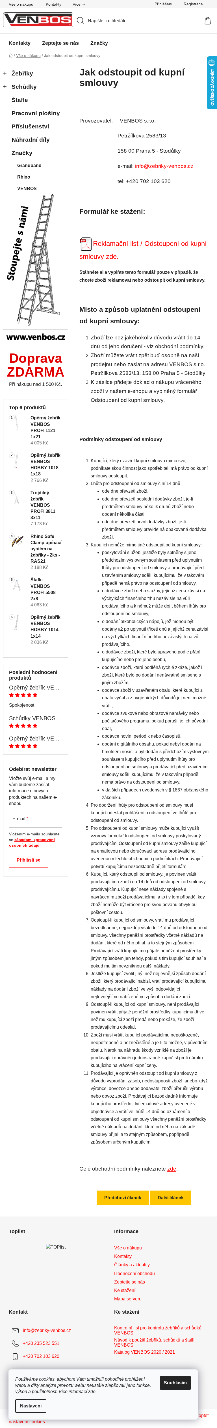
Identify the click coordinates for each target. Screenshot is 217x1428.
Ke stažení (124, 1290)
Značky (22, 153)
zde (92, 1391)
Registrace (193, 4)
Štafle (20, 100)
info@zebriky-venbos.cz (164, 166)
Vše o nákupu (21, 4)
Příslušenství (30, 126)
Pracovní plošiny (36, 113)
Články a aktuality (132, 1264)
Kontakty (53, 4)
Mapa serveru (128, 1298)
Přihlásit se (28, 860)
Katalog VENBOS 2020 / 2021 (144, 1352)
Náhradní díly (31, 139)
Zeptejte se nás (129, 1282)
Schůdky (24, 86)
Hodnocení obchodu (134, 1273)
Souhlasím (175, 1382)
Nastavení (31, 1405)
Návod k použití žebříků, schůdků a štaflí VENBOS (154, 1342)
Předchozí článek (122, 1197)
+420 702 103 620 (41, 1356)
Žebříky (22, 73)
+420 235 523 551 (41, 1343)
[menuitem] (19, 43)
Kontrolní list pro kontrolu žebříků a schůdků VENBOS (157, 1330)
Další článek (171, 1197)
